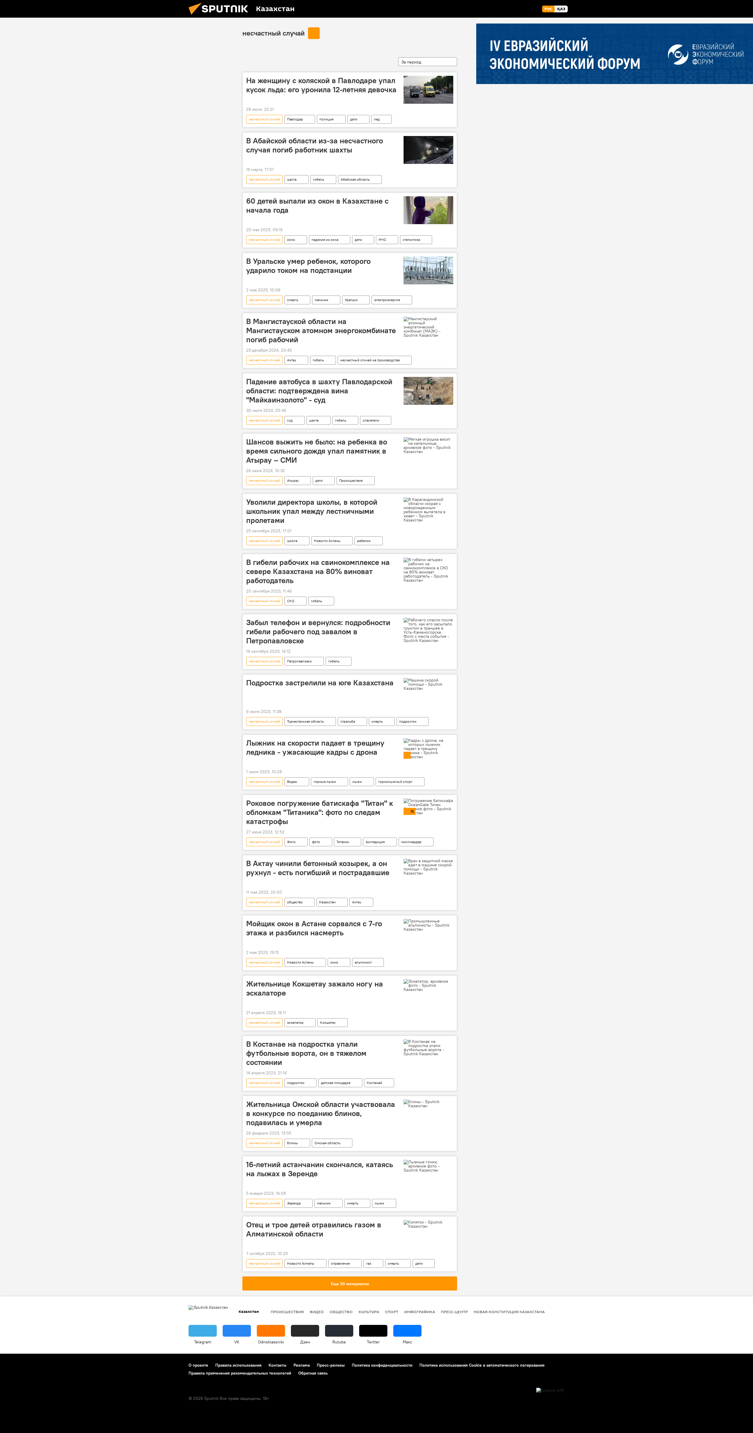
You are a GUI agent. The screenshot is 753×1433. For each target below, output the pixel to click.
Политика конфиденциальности (382, 1365)
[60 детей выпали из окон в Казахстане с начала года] (428, 210)
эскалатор (295, 1022)
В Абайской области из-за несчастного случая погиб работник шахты (314, 145)
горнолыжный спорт (395, 781)
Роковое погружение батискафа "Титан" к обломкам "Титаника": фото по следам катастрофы (319, 812)
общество (295, 902)
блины (292, 1143)
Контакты (277, 1365)
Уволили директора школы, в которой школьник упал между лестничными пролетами (311, 511)
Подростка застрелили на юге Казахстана (320, 682)
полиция (326, 119)
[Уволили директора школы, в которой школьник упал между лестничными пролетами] (428, 509)
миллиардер (411, 842)
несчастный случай (273, 32)
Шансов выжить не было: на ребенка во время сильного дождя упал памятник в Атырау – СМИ (316, 451)
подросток (408, 721)
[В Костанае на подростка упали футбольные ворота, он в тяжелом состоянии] (428, 1047)
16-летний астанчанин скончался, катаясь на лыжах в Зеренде (319, 1169)
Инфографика (419, 1311)
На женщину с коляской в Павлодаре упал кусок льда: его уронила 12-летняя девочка (321, 85)
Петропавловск (299, 661)
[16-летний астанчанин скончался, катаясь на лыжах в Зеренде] (428, 1166)
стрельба (347, 721)
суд (290, 420)
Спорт (391, 1311)
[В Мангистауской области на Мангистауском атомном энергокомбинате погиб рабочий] (428, 327)
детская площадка (335, 1082)
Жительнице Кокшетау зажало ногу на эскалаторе (314, 988)
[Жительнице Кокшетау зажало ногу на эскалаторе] (428, 985)
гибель (318, 179)
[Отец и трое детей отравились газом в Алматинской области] (428, 1224)
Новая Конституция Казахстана (509, 1311)
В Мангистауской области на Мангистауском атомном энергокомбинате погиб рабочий (321, 330)
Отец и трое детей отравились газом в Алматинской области (313, 1229)
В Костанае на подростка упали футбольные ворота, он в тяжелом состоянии (306, 1053)
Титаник (342, 842)
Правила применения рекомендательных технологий (240, 1373)
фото (316, 842)
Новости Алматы (300, 1263)
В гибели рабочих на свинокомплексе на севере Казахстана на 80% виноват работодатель (318, 571)
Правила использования (238, 1365)
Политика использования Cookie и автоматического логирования (481, 1365)
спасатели (371, 420)
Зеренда (294, 1203)
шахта (291, 179)
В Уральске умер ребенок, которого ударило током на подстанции (308, 265)
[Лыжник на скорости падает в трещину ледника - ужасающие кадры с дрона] (428, 748)
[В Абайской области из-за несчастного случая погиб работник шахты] (428, 150)
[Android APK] (550, 1390)
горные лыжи (325, 781)
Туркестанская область (305, 721)
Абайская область (355, 179)
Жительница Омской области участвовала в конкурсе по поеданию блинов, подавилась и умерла (320, 1113)
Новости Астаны (327, 540)
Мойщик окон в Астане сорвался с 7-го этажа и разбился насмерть (314, 928)
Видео (292, 781)
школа (292, 540)
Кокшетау (328, 1022)
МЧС (382, 239)
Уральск (351, 300)
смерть (292, 300)
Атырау (293, 480)
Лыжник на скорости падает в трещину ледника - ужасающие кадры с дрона (315, 747)
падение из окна (324, 239)
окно (291, 239)
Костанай (374, 1082)
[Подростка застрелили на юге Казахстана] (428, 684)
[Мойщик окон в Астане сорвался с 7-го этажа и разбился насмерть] (428, 925)
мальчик (321, 300)
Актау (291, 360)
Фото (291, 842)
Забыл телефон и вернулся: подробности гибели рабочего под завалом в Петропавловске (318, 631)
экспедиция (375, 842)
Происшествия (351, 480)
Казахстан (327, 902)
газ (368, 1263)
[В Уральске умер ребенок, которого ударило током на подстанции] (428, 270)
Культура (369, 1311)
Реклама (302, 1365)
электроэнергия (387, 300)
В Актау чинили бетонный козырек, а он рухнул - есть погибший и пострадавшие (317, 868)
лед (377, 119)
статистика (411, 239)
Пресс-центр (454, 1311)
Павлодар (295, 119)
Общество (341, 1311)
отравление (340, 1263)
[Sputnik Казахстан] (220, 16)
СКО (290, 601)
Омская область (327, 1143)
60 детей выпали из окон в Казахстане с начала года (317, 205)
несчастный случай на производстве (370, 360)
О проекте (198, 1365)
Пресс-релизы (331, 1365)
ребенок (364, 540)
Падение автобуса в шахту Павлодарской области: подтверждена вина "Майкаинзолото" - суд (319, 391)
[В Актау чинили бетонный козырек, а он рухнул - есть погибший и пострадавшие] (428, 867)
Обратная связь (313, 1373)
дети (353, 119)
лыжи (357, 781)
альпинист (363, 962)
